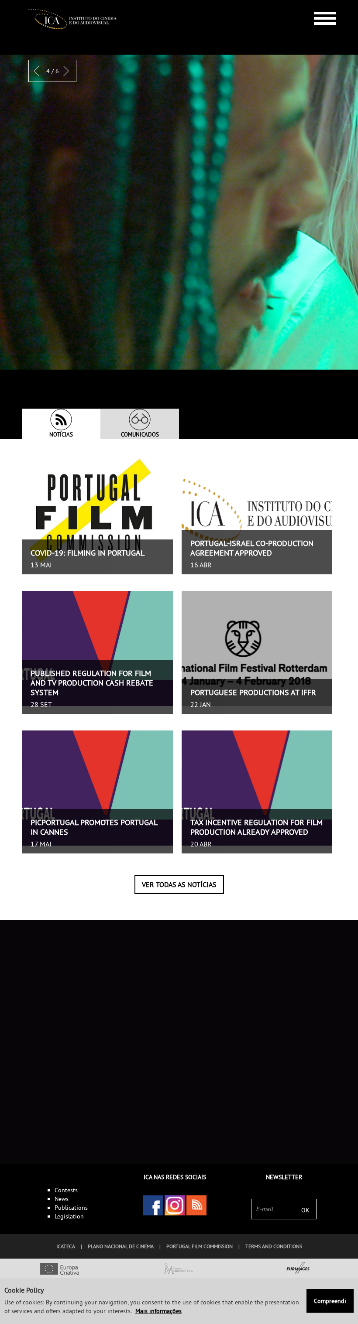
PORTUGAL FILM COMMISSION (199, 1246)
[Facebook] (153, 1205)
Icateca (65, 1246)
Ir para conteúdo (318, 3)
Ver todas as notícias (179, 884)
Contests (66, 1190)
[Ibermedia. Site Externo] (179, 1269)
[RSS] (196, 1205)
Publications (71, 1207)
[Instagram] (175, 1205)
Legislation (69, 1216)
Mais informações (158, 1311)
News (62, 1199)
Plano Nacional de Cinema (121, 1246)
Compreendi (330, 1301)
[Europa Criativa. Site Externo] (60, 1269)
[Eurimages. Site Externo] (298, 1269)
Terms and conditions (273, 1246)
